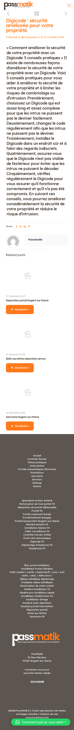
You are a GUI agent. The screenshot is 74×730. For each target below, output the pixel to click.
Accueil (37, 455)
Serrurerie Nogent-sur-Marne (22, 417)
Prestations (37, 472)
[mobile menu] (69, 5)
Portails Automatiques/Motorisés (37, 469)
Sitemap (37, 482)
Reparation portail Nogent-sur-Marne (27, 300)
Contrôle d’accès (37, 458)
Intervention (37, 465)
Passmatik (30, 37)
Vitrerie (37, 486)
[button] (40, 722)
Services (37, 479)
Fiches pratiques (37, 462)
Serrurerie (37, 476)
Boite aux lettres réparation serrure (26, 358)
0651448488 (37, 681)
